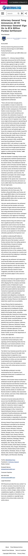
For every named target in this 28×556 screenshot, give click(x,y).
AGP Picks (4, 2)
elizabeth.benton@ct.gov (8, 469)
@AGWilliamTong (10, 460)
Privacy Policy (21, 553)
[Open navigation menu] (2, 13)
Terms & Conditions (20, 550)
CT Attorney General (13, 462)
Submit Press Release (8, 550)
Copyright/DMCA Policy (9, 553)
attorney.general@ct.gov (8, 477)
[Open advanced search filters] (22, 13)
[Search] (18, 13)
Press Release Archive (16, 547)
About (7, 547)
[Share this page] (26, 13)
